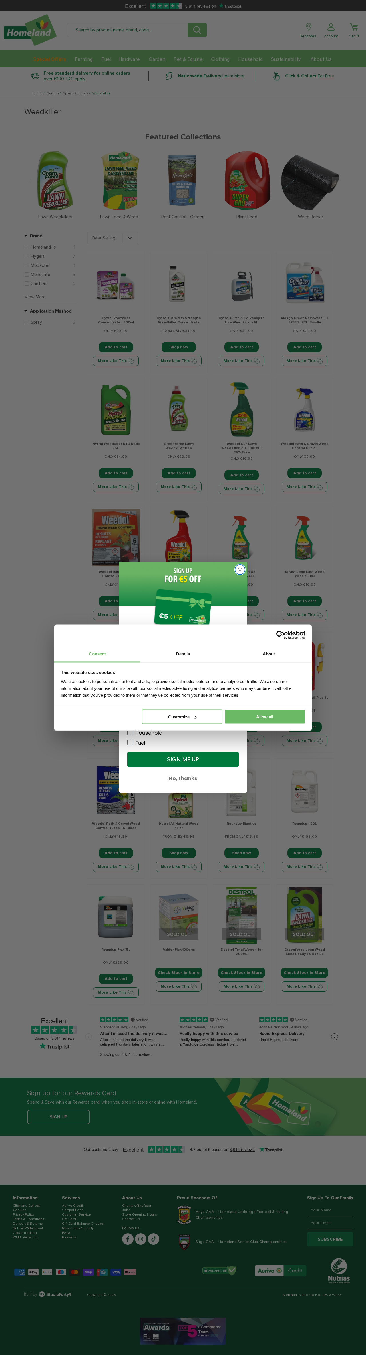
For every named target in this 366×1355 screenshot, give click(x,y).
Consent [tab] (97, 653)
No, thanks (183, 778)
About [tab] (269, 653)
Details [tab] (183, 653)
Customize (179, 716)
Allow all (264, 716)
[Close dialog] (240, 570)
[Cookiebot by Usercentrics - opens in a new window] (280, 635)
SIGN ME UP (183, 759)
